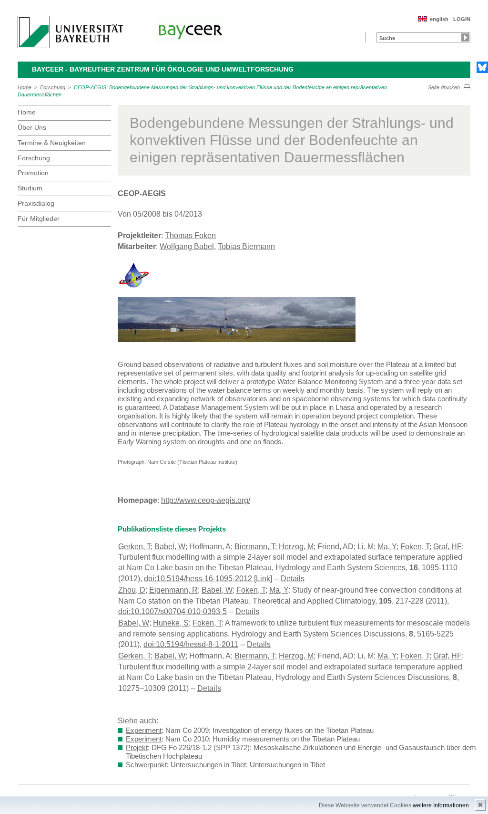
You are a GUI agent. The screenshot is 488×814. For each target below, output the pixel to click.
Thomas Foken (190, 235)
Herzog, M (296, 547)
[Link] (263, 578)
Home (24, 87)
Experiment (144, 730)
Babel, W (169, 547)
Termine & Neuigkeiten (52, 142)
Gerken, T (134, 547)
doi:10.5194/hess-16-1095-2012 (198, 578)
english (439, 19)
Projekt (137, 747)
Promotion (33, 173)
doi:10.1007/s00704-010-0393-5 (172, 611)
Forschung (52, 87)
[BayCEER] (190, 30)
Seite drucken (444, 87)
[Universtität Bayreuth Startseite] (70, 32)
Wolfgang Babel (187, 246)
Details (293, 578)
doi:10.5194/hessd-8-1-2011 (190, 644)
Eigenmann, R (173, 590)
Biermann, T (254, 547)
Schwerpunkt (146, 765)
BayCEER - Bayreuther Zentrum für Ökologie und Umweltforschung (163, 69)
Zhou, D (131, 590)
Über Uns (32, 127)
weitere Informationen (441, 805)
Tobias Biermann (246, 246)
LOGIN (461, 19)
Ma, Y (386, 547)
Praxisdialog (36, 203)
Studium (30, 188)
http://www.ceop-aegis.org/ (205, 500)
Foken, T (414, 547)
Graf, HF (447, 547)
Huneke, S (171, 623)
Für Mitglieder (39, 218)
